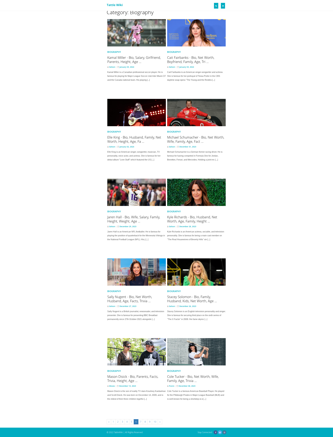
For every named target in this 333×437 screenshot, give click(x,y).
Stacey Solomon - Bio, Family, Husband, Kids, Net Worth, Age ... (192, 299)
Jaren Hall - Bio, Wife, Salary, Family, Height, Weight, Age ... (133, 219)
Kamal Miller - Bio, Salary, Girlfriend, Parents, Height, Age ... (134, 59)
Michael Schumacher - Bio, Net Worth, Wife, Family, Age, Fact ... (195, 139)
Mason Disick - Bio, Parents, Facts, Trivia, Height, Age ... (132, 378)
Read (138, 35)
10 (155, 421)
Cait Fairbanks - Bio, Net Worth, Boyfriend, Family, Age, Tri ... (190, 59)
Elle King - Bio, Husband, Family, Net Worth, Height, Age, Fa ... (134, 139)
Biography (114, 51)
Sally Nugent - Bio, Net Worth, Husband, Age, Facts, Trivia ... (129, 299)
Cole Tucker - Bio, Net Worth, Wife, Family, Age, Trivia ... (193, 378)
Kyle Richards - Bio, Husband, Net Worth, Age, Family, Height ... (192, 219)
